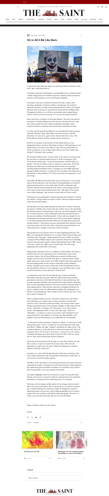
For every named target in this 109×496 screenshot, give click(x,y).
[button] (101, 19)
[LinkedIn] (106, 7)
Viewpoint (29, 411)
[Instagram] (98, 7)
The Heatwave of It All (31, 451)
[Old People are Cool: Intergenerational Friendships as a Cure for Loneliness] (71, 440)
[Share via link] (40, 417)
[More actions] (81, 35)
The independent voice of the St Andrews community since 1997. (54, 6)
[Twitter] (102, 7)
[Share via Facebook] (28, 417)
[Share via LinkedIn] (36, 417)
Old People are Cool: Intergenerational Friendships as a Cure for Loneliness (71, 452)
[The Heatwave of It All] (37, 440)
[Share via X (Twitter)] (32, 417)
